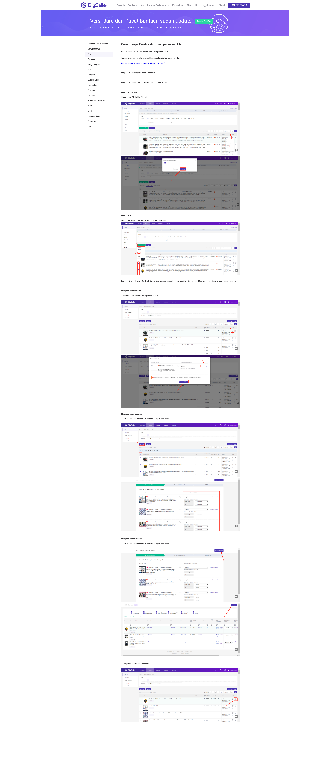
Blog (189, 5)
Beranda (121, 5)
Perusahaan (178, 5)
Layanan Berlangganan (158, 5)
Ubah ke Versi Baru (204, 21)
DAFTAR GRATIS (239, 5)
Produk (131, 5)
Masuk (222, 5)
